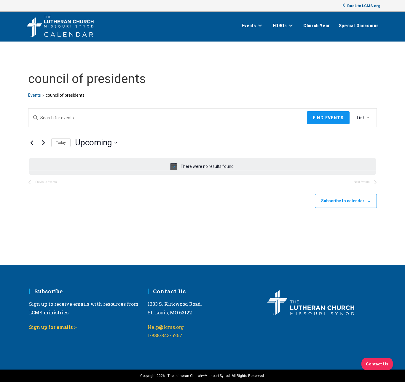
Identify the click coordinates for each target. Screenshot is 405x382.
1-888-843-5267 (165, 335)
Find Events (328, 117)
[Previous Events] (31, 142)
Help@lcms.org (166, 327)
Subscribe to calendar (342, 200)
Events (34, 95)
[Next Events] (43, 142)
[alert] (202, 166)
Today (61, 143)
